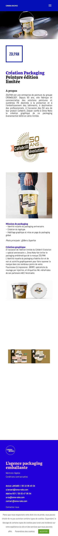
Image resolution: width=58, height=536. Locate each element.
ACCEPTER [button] (43, 531)
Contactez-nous (12, 507)
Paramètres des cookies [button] (25, 531)
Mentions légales (13, 473)
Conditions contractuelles (17, 476)
